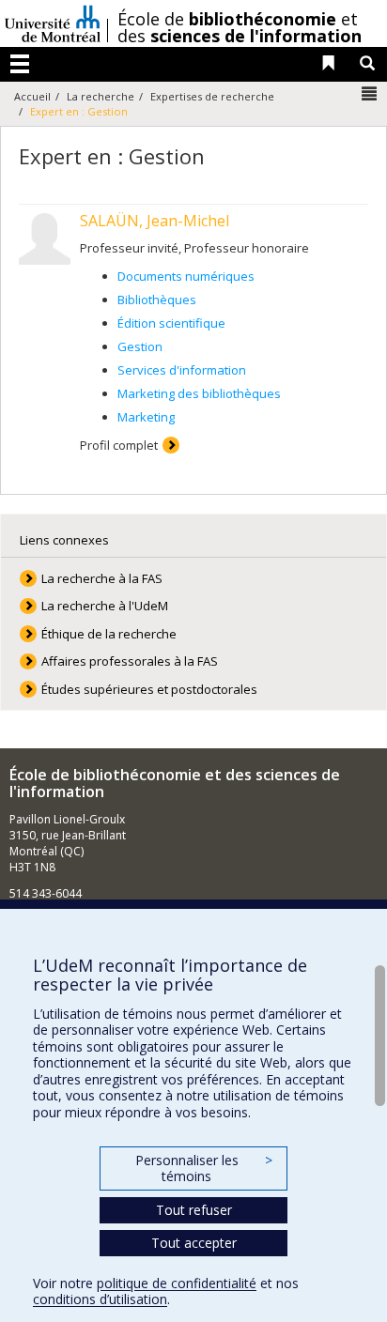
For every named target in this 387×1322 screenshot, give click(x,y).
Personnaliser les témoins (203, 1168)
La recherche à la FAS (102, 578)
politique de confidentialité (176, 1283)
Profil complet (119, 445)
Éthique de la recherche (109, 633)
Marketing (146, 416)
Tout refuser (194, 1210)
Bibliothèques (156, 299)
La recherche (100, 96)
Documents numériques (186, 276)
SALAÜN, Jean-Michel (154, 220)
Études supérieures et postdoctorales (149, 689)
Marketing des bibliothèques (199, 393)
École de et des (239, 27)
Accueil (32, 96)
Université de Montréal (53, 23)
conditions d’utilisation (100, 1299)
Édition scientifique (171, 323)
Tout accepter (194, 1243)
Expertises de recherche (212, 96)
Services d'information (181, 369)
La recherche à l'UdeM (104, 605)
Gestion (140, 346)
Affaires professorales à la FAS (129, 661)
